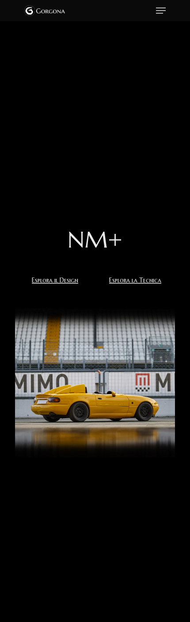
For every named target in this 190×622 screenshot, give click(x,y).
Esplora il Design (55, 280)
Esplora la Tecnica (135, 280)
